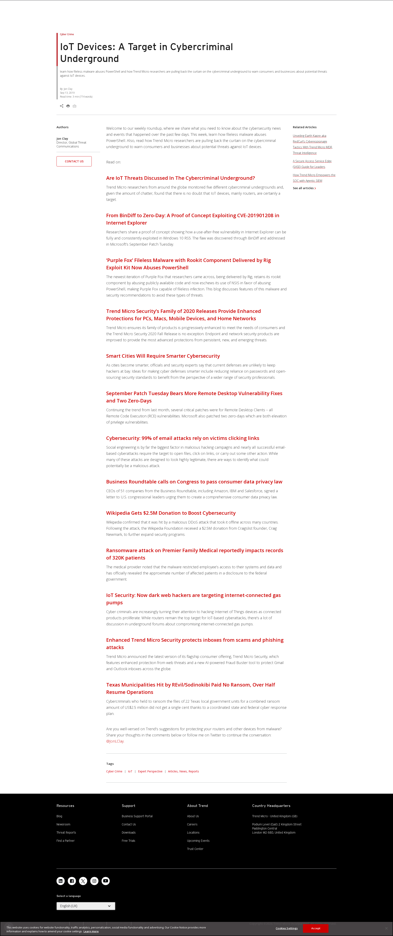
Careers (192, 824)
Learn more (91, 931)
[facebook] (72, 881)
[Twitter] (83, 881)
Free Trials (128, 840)
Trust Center (195, 849)
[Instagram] (94, 881)
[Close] (386, 928)
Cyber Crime (114, 771)
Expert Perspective (150, 771)
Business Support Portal (137, 816)
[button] (74, 162)
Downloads (129, 832)
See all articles (303, 188)
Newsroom (63, 824)
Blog (59, 816)
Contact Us (74, 161)
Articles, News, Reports (183, 771)
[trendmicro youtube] (106, 881)
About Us (193, 816)
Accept (316, 928)
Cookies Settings (287, 928)
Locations (193, 832)
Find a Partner (65, 840)
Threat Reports (66, 832)
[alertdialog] (196, 928)
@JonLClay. (115, 741)
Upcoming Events (198, 840)
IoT (130, 771)
